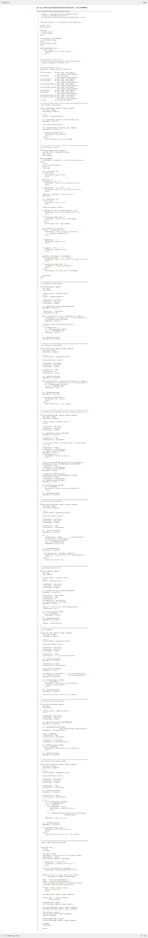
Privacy (13, 935)
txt (141, 935)
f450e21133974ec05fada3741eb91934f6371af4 (59, 7)
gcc (41, 7)
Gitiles (9, 935)
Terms (17, 935)
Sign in (144, 2)
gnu (37, 7)
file (68, 11)
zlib (78, 7)
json (145, 935)
